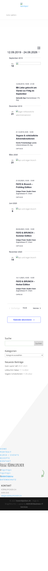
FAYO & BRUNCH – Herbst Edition (25, 283)
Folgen (9, 470)
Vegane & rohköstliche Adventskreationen (27, 137)
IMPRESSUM (7, 477)
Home (3, 449)
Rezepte (5, 458)
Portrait (6, 452)
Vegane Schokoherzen (14, 374)
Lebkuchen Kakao (12, 370)
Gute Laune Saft (11, 366)
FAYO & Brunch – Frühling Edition (24, 186)
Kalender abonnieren (22, 319)
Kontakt (5, 461)
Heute (25, 308)
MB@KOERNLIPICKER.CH (11, 496)
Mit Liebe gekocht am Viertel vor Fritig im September (26, 90)
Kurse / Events (9, 455)
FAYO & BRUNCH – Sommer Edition (25, 234)
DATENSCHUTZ (8, 480)
